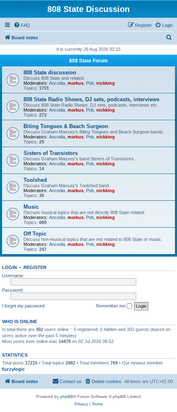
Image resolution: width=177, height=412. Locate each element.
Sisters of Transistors (50, 153)
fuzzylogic (13, 369)
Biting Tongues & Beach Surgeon (65, 126)
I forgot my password (23, 305)
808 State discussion (49, 72)
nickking (105, 83)
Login (9, 267)
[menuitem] (22, 25)
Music (31, 207)
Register (35, 267)
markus (76, 83)
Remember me (111, 305)
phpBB (66, 396)
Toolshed (35, 180)
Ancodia (57, 83)
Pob (90, 83)
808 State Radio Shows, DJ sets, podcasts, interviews (91, 99)
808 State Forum (88, 61)
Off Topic (35, 234)
